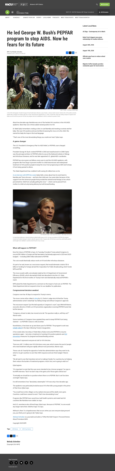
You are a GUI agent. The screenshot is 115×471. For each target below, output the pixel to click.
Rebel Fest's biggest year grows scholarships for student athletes (93, 38)
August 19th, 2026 (88, 50)
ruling (36, 298)
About (7, 17)
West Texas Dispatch (82, 17)
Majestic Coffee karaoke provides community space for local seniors (93, 65)
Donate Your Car (29, 17)
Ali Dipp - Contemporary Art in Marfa (94, 31)
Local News (47, 17)
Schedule (16, 17)
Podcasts (56, 17)
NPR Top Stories (26, 429)
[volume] (12, 12)
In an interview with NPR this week (24, 175)
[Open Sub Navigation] (10, 17)
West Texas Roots (67, 17)
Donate (105, 4)
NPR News (15, 429)
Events (38, 17)
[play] (7, 12)
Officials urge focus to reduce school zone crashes (94, 57)
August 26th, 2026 (88, 45)
